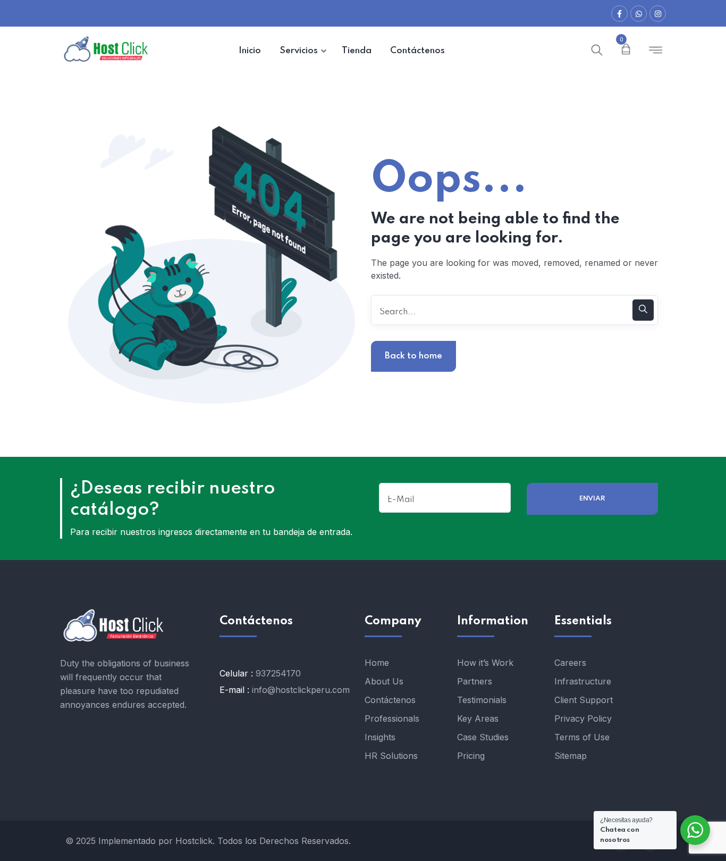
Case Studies (483, 737)
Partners (474, 681)
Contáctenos (390, 700)
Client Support (583, 700)
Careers (570, 662)
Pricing (471, 755)
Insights (380, 737)
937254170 (278, 673)
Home (377, 662)
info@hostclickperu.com (301, 689)
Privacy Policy (583, 718)
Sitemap (570, 755)
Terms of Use (582, 737)
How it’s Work (485, 662)
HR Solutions (391, 755)
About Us (384, 681)
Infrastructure (582, 681)
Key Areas (478, 718)
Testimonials (481, 700)
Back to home (413, 356)
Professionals (392, 718)
